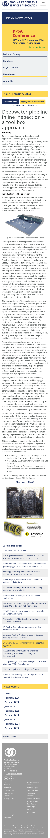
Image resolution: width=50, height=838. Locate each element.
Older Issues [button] (9, 736)
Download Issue (10, 101)
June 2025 (10, 706)
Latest (8, 693)
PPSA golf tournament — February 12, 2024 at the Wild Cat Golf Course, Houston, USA (23, 557)
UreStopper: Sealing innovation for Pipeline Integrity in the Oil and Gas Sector (21, 572)
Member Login (9, 815)
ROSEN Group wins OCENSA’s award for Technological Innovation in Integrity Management (20, 653)
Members (7, 787)
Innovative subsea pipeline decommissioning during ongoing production (22, 588)
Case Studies (31, 804)
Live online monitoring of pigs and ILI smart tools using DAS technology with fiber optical (24, 604)
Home (6, 782)
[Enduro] (25, 512)
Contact (6, 796)
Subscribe (7, 818)
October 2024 (12, 715)
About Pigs (31, 807)
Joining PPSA (8, 793)
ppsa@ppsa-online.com (14, 774)
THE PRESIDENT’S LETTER (14, 550)
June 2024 (10, 719)
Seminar (30, 785)
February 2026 (12, 697)
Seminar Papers (32, 787)
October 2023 (12, 728)
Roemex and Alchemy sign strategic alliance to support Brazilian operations (23, 675)
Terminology (31, 812)
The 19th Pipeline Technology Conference (21, 669)
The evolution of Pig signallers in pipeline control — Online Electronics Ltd (24, 620)
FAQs (29, 809)
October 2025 (12, 702)
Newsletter (31, 793)
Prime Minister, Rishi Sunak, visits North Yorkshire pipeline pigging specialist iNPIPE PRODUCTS (24, 565)
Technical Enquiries (34, 782)
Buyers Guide (9, 790)
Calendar (30, 796)
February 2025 (12, 710)
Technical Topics (33, 801)
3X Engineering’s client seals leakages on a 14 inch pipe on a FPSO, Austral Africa (24, 662)
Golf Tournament (33, 790)
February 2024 (21, 94)
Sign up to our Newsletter (32, 101)
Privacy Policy (9, 798)
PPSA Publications (33, 798)
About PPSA (8, 785)
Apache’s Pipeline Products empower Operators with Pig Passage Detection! (24, 636)
